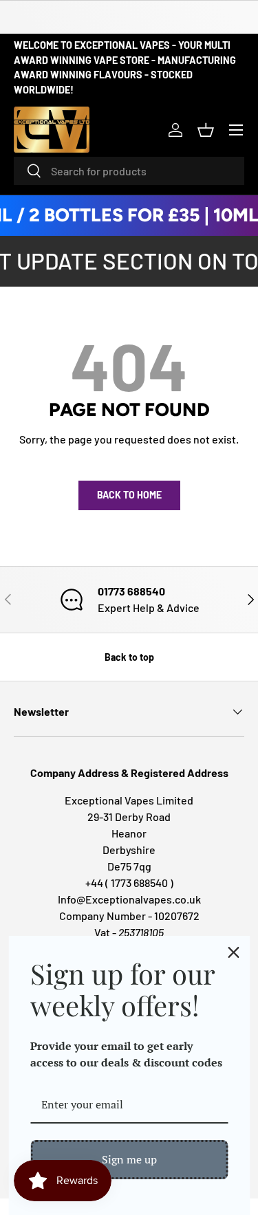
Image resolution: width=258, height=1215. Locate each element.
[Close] (233, 952)
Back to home (129, 495)
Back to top (129, 657)
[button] (206, 130)
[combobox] (129, 171)
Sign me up (129, 1159)
